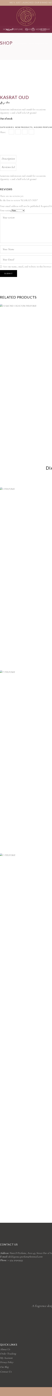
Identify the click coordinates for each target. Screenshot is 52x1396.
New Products (24, 127)
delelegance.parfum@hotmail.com (25, 1256)
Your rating (5, 210)
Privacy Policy (6, 1362)
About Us (5, 1349)
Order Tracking (8, 1353)
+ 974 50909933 (15, 1260)
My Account (6, 1357)
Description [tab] (8, 158)
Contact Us (6, 1371)
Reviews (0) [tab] (8, 167)
